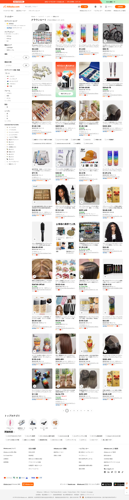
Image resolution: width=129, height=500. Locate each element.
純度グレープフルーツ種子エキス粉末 (43, 139)
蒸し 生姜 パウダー (107, 439)
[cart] (101, 7)
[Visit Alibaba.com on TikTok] (122, 472)
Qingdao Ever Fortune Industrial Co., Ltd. (89, 252)
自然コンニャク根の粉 (29, 439)
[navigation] (17, 214)
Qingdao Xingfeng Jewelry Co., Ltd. (88, 289)
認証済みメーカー (59, 452)
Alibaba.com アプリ (82, 484)
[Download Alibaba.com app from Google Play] (119, 484)
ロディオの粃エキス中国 (13, 439)
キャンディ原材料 (31, 436)
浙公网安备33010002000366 (93, 497)
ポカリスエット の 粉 (57, 439)
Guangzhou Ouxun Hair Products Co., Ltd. (89, 215)
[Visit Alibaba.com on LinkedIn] (108, 472)
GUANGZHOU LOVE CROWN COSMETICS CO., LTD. (113, 288)
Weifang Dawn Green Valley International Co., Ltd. (89, 52)
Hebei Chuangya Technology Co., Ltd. (113, 55)
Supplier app (71, 484)
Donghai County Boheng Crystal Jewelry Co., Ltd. (42, 132)
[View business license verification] (80, 497)
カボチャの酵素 (76, 139)
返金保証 (31, 455)
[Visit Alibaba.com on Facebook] (105, 472)
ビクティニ (83, 439)
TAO (78, 492)
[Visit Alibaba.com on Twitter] (112, 472)
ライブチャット (83, 455)
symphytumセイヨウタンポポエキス (43, 143)
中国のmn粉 (98, 139)
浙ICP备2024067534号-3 (109, 497)
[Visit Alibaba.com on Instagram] (115, 472)
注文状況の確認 (108, 458)
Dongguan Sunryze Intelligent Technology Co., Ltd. (42, 253)
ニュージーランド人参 (62, 139)
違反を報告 (82, 468)
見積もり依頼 (57, 455)
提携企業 (106, 465)
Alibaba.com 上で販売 (110, 452)
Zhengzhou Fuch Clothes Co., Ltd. (88, 179)
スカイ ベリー (94, 439)
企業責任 (6, 458)
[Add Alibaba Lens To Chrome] (28, 484)
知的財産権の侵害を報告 (85, 465)
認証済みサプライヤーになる (112, 462)
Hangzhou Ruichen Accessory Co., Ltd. (66, 56)
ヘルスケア (41, 16)
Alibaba (33, 16)
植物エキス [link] (56, 16)
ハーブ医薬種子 (110, 139)
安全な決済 (32, 452)
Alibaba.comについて (10, 448)
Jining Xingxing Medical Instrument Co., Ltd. (42, 95)
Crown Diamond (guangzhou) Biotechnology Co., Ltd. (89, 93)
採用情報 (6, 462)
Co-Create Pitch (8, 455)
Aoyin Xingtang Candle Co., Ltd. (111, 176)
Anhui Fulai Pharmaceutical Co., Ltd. (112, 216)
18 (88, 410)
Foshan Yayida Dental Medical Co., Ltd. (66, 178)
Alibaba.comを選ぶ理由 (10, 452)
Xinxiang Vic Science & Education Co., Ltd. (42, 214)
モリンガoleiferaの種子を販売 (47, 436)
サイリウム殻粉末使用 (97, 436)
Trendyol (83, 492)
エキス (48, 16)
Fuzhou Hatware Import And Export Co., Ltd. (42, 55)
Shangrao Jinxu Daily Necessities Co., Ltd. (66, 288)
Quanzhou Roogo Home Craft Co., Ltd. (89, 133)
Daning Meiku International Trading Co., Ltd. (113, 95)
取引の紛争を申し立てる (85, 458)
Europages (90, 492)
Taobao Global (72, 492)
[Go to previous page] (63, 410)
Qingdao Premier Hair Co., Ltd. (64, 129)
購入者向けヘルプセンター (86, 452)
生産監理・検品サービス (35, 465)
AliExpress (39, 492)
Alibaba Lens (7, 484)
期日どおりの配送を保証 (35, 458)
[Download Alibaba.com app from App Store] (106, 484)
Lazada (64, 492)
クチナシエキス (89, 143)
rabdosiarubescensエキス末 (63, 143)
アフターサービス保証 (35, 462)
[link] (126, 483)
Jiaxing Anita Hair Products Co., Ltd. (112, 251)
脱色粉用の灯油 (43, 439)
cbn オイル (87, 139)
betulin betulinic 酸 (64, 436)
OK (26, 57)
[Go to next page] (91, 410)
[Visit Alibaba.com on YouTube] (119, 472)
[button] (79, 7)
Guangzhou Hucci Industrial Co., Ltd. (42, 326)
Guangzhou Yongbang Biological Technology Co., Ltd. (66, 216)
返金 (80, 462)
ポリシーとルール (33, 468)
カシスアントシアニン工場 (80, 436)
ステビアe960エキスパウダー (14, 436)
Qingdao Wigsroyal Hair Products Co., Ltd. (42, 289)
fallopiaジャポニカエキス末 (113, 436)
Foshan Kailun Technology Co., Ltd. (41, 179)
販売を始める (107, 455)
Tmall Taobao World (56, 492)
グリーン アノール (71, 439)
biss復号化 (77, 143)
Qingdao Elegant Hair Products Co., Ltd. (113, 129)
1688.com (46, 492)
